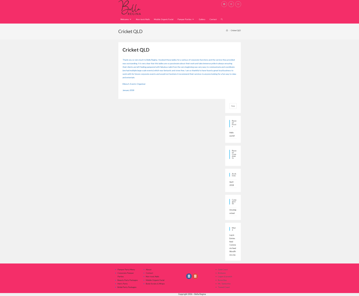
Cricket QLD (236, 30)
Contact (149, 273)
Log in (231, 235)
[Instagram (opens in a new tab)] (231, 4)
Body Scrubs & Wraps (155, 283)
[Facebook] (189, 276)
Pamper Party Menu (126, 269)
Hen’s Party (123, 283)
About (148, 269)
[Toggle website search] (222, 19)
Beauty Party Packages (128, 280)
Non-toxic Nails (152, 276)
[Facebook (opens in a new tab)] (224, 4)
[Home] (227, 30)
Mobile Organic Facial (155, 280)
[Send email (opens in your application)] (238, 4)
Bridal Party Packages (127, 287)
